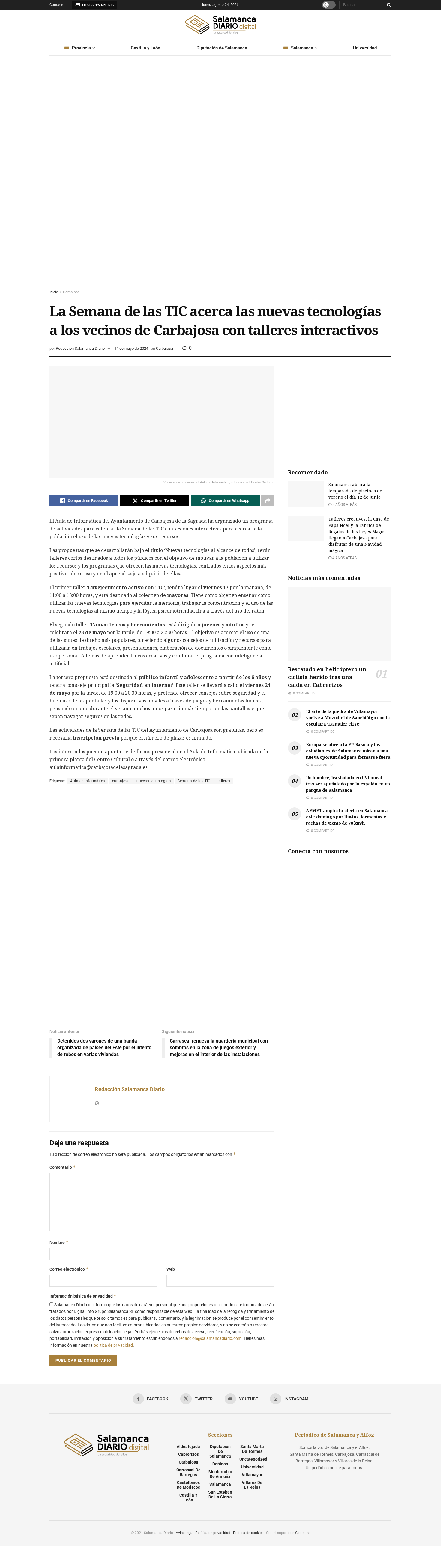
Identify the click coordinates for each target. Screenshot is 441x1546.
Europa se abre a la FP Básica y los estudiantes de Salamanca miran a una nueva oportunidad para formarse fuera (348, 751)
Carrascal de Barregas (188, 1472)
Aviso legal (185, 1533)
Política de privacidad (212, 1533)
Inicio (54, 292)
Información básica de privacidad (83, 1296)
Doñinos (220, 1463)
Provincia (81, 48)
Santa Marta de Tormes (252, 1449)
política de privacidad (113, 1345)
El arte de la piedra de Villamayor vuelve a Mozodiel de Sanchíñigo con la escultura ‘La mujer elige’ (348, 717)
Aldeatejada (188, 1446)
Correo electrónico (69, 1269)
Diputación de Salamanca (221, 48)
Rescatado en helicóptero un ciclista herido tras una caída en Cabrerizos (327, 677)
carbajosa (121, 781)
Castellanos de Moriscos (188, 1485)
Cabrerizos (188, 1454)
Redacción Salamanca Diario (80, 348)
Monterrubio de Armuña (220, 1474)
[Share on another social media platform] (267, 500)
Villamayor (252, 1474)
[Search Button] (388, 5)
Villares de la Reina (252, 1485)
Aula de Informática (87, 781)
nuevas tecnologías (153, 781)
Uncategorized (253, 1459)
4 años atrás (344, 558)
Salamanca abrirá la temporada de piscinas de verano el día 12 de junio (355, 491)
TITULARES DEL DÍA (97, 5)
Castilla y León (145, 48)
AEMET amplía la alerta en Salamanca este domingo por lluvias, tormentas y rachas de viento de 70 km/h (347, 817)
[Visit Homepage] (220, 24)
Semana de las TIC (194, 781)
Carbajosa (71, 292)
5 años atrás (344, 505)
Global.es (302, 1533)
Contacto (57, 5)
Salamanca (302, 48)
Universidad (365, 48)
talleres (224, 781)
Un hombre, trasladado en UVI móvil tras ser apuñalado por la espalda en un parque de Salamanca (348, 784)
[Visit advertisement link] (221, 178)
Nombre (59, 1242)
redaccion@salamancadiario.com (210, 1338)
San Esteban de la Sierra (220, 1494)
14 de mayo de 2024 (131, 348)
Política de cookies (248, 1533)
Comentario (63, 1167)
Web (170, 1269)
